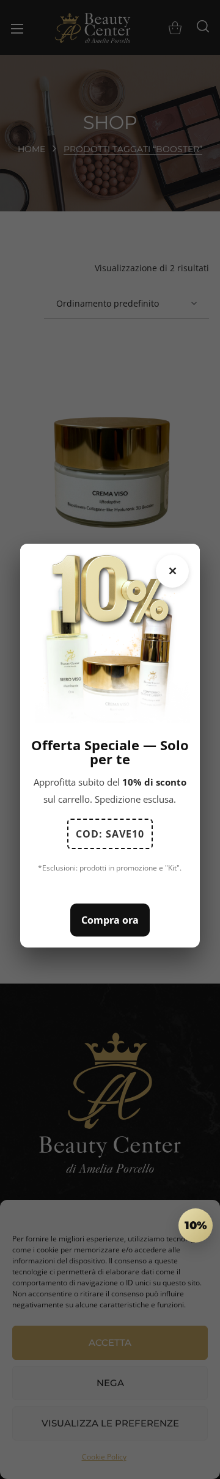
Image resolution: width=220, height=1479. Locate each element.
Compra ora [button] (110, 920)
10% (196, 1225)
